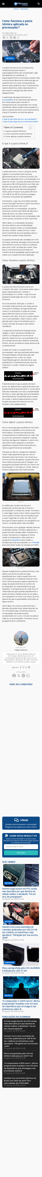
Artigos (9, 58)
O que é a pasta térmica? (15, 131)
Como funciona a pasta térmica (18, 134)
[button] (3, 4)
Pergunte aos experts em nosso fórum (21, 827)
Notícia (8, 883)
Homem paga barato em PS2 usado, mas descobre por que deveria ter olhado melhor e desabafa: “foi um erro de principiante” (19, 892)
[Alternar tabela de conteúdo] (29, 128)
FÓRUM (24, 820)
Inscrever (21, 852)
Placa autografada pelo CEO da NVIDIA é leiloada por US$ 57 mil (21, 969)
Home (16, 9)
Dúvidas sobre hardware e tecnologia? (21, 824)
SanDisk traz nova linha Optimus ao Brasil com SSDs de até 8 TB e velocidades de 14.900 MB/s (20, 1080)
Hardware (24, 9)
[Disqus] (21, 717)
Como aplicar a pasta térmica (18, 136)
